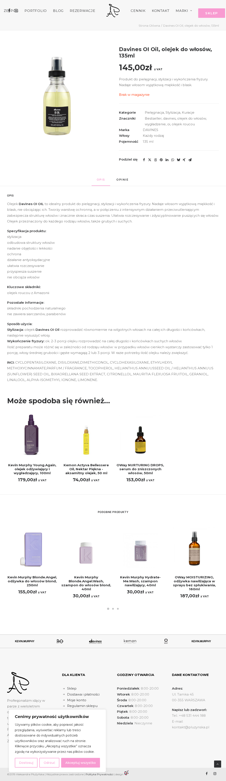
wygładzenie (155, 124)
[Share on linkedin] (167, 160)
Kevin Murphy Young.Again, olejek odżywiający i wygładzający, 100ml (32, 469)
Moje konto (76, 700)
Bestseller (153, 118)
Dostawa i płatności (83, 694)
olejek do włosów (191, 118)
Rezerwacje (82, 11)
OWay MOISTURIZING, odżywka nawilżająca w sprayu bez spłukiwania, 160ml (194, 583)
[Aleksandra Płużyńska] (113, 10)
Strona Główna (149, 25)
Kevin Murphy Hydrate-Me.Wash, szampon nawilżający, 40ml (140, 581)
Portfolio (35, 11)
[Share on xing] (184, 160)
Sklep (72, 688)
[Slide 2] (113, 609)
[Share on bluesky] (178, 160)
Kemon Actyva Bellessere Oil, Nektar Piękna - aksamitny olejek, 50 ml (86, 469)
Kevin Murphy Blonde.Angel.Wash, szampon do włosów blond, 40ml (86, 583)
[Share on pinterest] (161, 160)
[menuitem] (11, 10)
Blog (58, 11)
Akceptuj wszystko (80, 763)
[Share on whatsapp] (172, 160)
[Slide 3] (117, 609)
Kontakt (161, 11)
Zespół (11, 11)
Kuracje (188, 112)
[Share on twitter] (149, 160)
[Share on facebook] (144, 160)
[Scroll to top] (217, 764)
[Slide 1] (108, 609)
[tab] (123, 181)
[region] (57, 740)
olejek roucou (183, 124)
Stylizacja (173, 112)
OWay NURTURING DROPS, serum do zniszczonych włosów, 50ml (140, 469)
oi (168, 124)
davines (169, 118)
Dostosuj (26, 763)
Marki (182, 11)
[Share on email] (189, 160)
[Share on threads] (155, 160)
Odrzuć (49, 763)
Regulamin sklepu (82, 706)
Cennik (138, 11)
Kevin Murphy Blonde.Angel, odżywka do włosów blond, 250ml (32, 581)
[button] (57, 96)
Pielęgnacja (154, 112)
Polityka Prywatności (99, 774)
